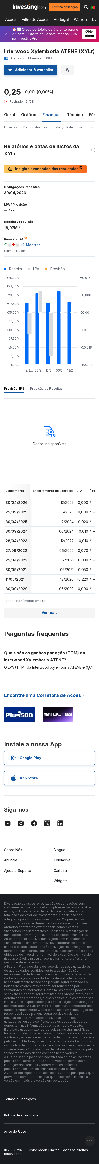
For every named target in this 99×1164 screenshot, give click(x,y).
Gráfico (28, 114)
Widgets (61, 881)
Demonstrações (35, 127)
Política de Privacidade (21, 1115)
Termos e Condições (20, 1099)
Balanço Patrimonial (68, 127)
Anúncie (11, 860)
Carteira (60, 870)
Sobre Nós (13, 850)
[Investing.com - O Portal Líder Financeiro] (29, 7)
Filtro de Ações (35, 19)
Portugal (61, 19)
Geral (9, 114)
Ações (10, 19)
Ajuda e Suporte (17, 870)
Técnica (75, 114)
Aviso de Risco (15, 1131)
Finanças (10, 127)
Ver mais (50, 612)
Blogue (59, 850)
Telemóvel (62, 860)
